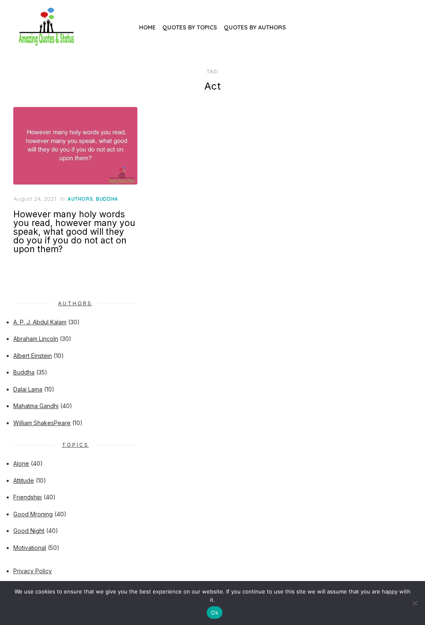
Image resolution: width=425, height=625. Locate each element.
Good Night (28, 530)
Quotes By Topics (189, 27)
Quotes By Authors (255, 27)
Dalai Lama (27, 389)
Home (147, 27)
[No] (414, 603)
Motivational (29, 547)
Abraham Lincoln (35, 338)
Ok (214, 612)
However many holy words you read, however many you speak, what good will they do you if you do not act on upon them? (74, 231)
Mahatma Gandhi (36, 405)
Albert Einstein (32, 355)
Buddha (107, 199)
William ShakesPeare (42, 422)
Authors (80, 199)
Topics (75, 445)
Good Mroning (33, 514)
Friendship (27, 497)
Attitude (23, 480)
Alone (21, 463)
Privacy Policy (32, 570)
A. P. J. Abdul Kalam (39, 322)
